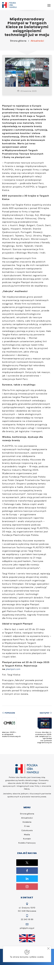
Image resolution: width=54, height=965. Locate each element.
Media (27, 834)
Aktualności (37, 40)
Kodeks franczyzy (27, 843)
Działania (27, 822)
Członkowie (27, 830)
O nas (27, 826)
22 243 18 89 (27, 919)
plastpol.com (13, 669)
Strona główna (18, 40)
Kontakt (27, 838)
